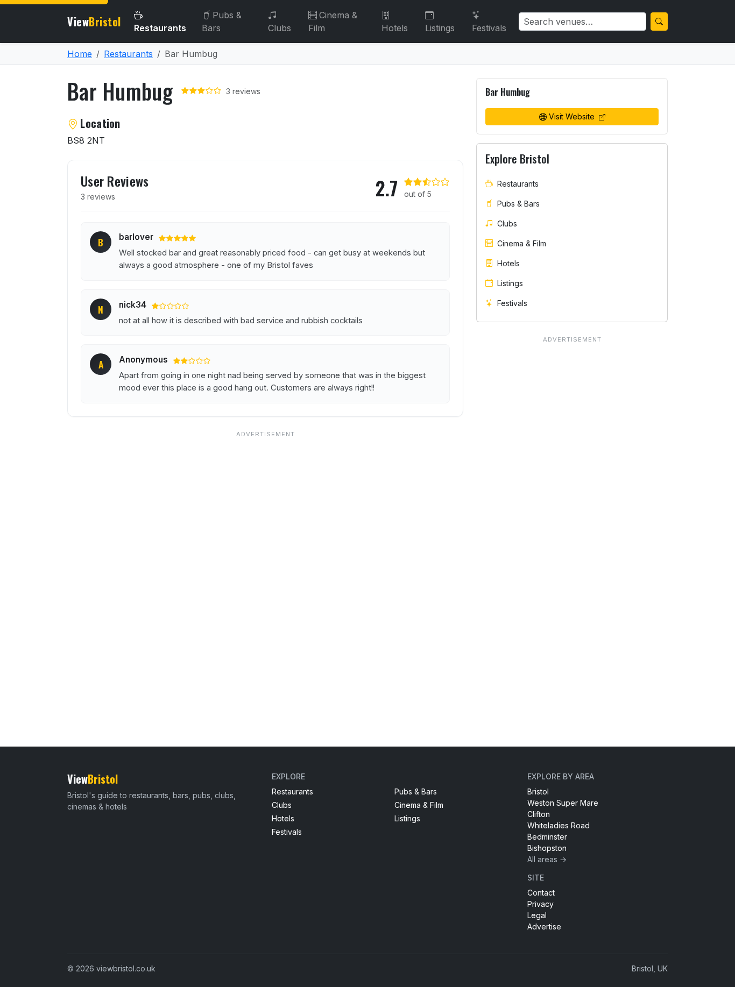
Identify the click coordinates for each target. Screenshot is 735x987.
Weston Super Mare (562, 802)
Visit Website (573, 116)
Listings (440, 28)
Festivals (489, 28)
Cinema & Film (332, 21)
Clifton (538, 814)
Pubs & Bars (222, 21)
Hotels (394, 28)
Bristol (538, 791)
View (94, 21)
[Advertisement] (265, 566)
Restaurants (160, 28)
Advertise (544, 926)
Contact (541, 892)
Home (79, 53)
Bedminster (547, 836)
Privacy (540, 903)
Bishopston (547, 848)
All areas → (547, 859)
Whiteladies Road (558, 825)
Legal (537, 915)
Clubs (279, 28)
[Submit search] (659, 21)
